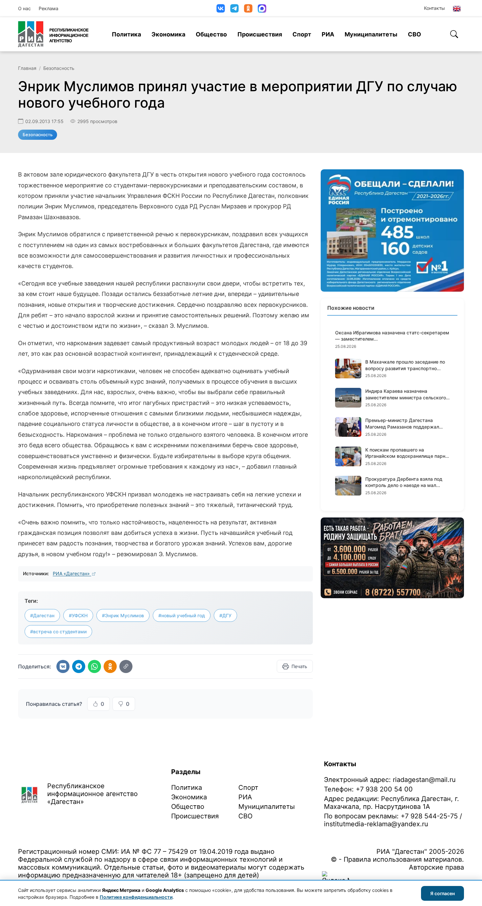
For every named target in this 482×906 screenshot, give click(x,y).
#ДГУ (225, 615)
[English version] (457, 8)
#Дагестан (42, 615)
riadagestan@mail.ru (424, 780)
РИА (328, 34)
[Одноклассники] (248, 8)
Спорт (301, 34)
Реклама (48, 8)
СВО (414, 34)
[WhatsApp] (94, 666)
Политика (126, 34)
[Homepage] (53, 34)
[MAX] (262, 8)
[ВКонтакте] (220, 8)
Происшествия (259, 34)
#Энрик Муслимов (123, 615)
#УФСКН (78, 615)
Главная (27, 68)
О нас (24, 8)
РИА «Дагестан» (72, 573)
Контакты (434, 8)
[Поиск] (454, 34)
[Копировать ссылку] (125, 666)
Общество (211, 34)
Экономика (168, 34)
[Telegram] (234, 8)
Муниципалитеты (371, 34)
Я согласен (442, 893)
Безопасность (58, 68)
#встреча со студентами (58, 631)
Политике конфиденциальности (136, 897)
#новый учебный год (181, 615)
